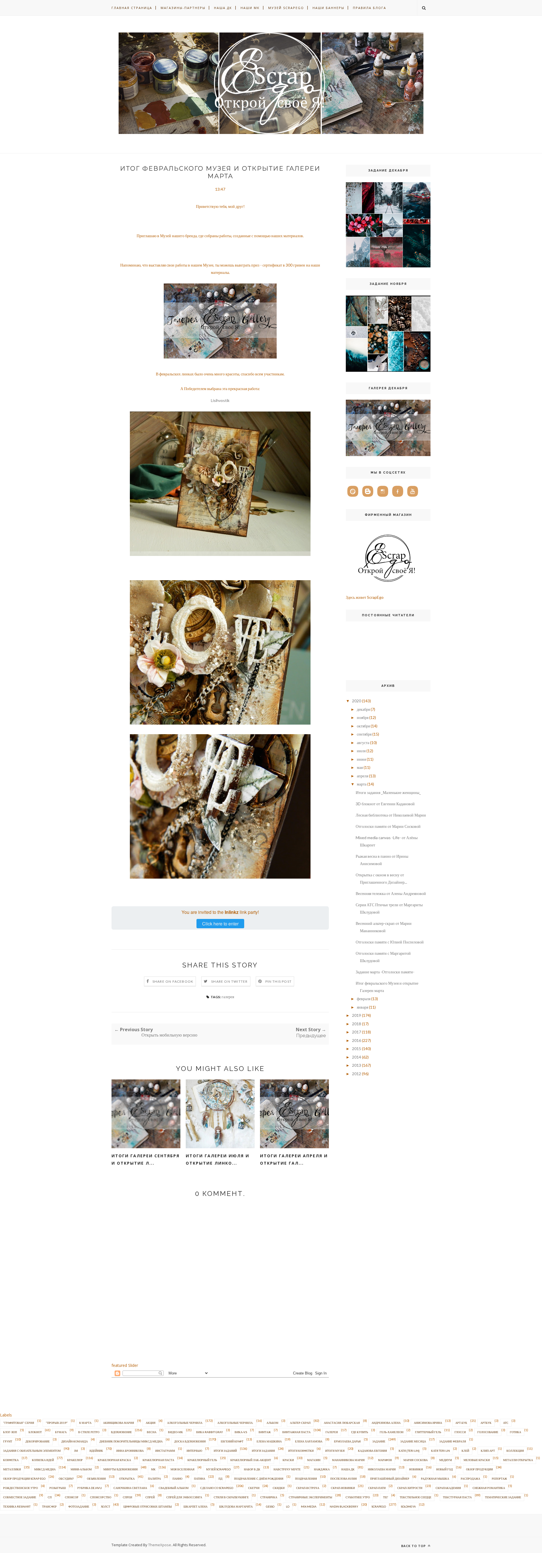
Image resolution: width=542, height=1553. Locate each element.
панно (177, 1478)
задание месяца (413, 1441)
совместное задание (19, 1497)
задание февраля (452, 1441)
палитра (154, 1478)
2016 (356, 1040)
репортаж (499, 1478)
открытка (127, 1478)
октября (363, 725)
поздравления (306, 1478)
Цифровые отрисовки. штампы (147, 1506)
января (362, 1007)
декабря (363, 709)
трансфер (49, 1506)
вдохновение (121, 1432)
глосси (460, 1432)
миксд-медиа (45, 1469)
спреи (127, 1497)
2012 (356, 1073)
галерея (228, 996)
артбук (485, 1422)
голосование (487, 1432)
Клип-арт (488, 1450)
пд (220, 1478)
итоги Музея (335, 1450)
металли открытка (518, 1460)
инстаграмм (165, 1450)
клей (465, 1450)
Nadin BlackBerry (344, 1506)
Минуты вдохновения (120, 1469)
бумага (61, 1432)
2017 (356, 1032)
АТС (505, 1422)
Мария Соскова (415, 1460)
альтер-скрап (300, 1422)
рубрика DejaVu (89, 1488)
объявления (96, 1478)
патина (199, 1478)
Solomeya (408, 1506)
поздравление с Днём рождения (258, 1478)
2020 (356, 700)
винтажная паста (296, 1432)
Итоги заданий (225, 1450)
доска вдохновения (190, 1441)
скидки (279, 1488)
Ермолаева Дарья (347, 1441)
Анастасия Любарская (342, 1422)
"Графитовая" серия (18, 1422)
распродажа (470, 1478)
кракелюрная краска (114, 1460)
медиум (445, 1460)
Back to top (414, 1546)
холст (105, 1506)
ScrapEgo (378, 1506)
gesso (270, 1506)
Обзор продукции (479, 1469)
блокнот (35, 1432)
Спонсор (71, 1497)
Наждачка (322, 1469)
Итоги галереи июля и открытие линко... (217, 1159)
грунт (7, 1441)
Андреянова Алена (386, 1422)
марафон (385, 1460)
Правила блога (369, 8)
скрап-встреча (307, 1488)
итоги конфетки (301, 1450)
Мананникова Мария (348, 1460)
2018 (356, 1023)
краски (288, 1460)
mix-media (308, 1506)
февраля (363, 998)
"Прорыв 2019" (57, 1422)
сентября (364, 734)
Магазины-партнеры (183, 8)
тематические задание (503, 1497)
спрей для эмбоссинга (184, 1497)
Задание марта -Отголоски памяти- (385, 971)
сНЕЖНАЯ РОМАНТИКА (489, 1488)
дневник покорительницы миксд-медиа (131, 1441)
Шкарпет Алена (195, 1506)
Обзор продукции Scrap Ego (24, 1478)
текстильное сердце (415, 1497)
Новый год (444, 1469)
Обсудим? (66, 1478)
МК (153, 1469)
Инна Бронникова (130, 1450)
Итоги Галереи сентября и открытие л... (146, 1159)
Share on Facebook (172, 981)
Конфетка (11, 1460)
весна (151, 1432)
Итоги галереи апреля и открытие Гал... (294, 1159)
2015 (356, 1048)
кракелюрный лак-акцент (250, 1460)
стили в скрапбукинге (231, 1497)
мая (360, 767)
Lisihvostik (220, 400)
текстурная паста (457, 1497)
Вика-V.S (241, 1432)
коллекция (515, 1450)
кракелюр (75, 1460)
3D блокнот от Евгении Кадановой (385, 803)
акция (151, 1422)
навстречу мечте (287, 1469)
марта (361, 784)
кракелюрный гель (202, 1460)
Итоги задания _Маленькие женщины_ (388, 792)
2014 (356, 1057)
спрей (150, 1497)
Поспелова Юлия (343, 1478)
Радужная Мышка (435, 1478)
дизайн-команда (74, 1441)
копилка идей (43, 1460)
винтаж (265, 1432)
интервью (194, 1450)
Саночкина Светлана (130, 1488)
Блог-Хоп (10, 1432)
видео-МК (175, 1432)
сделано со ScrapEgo (216, 1488)
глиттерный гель (428, 1432)
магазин (313, 1460)
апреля (362, 775)
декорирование (37, 1441)
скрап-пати (377, 1488)
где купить (359, 1432)
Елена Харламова (308, 1441)
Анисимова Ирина (428, 1422)
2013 (356, 1065)
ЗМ (76, 1450)
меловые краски (477, 1460)
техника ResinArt (16, 1506)
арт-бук (461, 1422)
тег (385, 1497)
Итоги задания (263, 1450)
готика (515, 1432)
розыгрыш (57, 1488)
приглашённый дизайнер (389, 1478)
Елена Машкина (269, 1441)
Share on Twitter (229, 981)
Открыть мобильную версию (169, 1035)
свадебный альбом (174, 1488)
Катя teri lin (440, 1450)
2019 (356, 1015)
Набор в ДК (252, 1469)
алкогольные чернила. (235, 1422)
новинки (416, 1469)
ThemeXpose (159, 1544)
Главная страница (132, 8)
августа (363, 742)
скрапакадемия (448, 1488)
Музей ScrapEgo (286, 8)
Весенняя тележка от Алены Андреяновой (391, 893)
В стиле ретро (88, 1432)
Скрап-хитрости (409, 1488)
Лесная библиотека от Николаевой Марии (391, 815)
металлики (12, 1469)
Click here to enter (220, 923)
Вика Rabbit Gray (209, 1432)
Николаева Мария (382, 1469)
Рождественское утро (20, 1488)
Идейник (96, 1450)
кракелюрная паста (158, 1460)
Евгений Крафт (232, 1441)
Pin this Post (278, 981)
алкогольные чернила (184, 1422)
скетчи (253, 1488)
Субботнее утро (358, 1497)
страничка (268, 1497)
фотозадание (78, 1506)
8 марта (85, 1422)
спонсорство (100, 1497)
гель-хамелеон (391, 1432)
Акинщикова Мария (118, 1422)
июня (361, 759)
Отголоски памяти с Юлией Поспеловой (390, 942)
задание (378, 1441)
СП (50, 1497)
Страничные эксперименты (310, 1497)
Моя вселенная (182, 1469)
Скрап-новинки (343, 1488)
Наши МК (250, 8)
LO (287, 1506)
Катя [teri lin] (409, 1450)
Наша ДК (223, 8)
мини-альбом (81, 1469)
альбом (272, 1422)
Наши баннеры (328, 8)
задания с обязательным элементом (32, 1450)
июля (361, 750)
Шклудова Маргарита (236, 1506)
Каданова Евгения (372, 1450)
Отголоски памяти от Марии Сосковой (388, 826)
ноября (362, 717)
